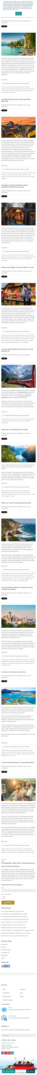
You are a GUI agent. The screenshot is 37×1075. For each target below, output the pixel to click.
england (28, 421)
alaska (26, 580)
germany (3, 257)
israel (2, 575)
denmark (7, 575)
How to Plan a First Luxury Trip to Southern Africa (14, 935)
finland (8, 578)
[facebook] (2, 1053)
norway (9, 89)
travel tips (11, 90)
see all (3, 958)
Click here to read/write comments (19, 83)
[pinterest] (6, 1053)
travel (7, 87)
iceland (19, 87)
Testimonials (12, 1016)
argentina (18, 89)
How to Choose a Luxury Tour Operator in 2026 (14, 922)
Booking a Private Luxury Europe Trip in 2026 (13, 927)
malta (28, 176)
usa (27, 340)
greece (25, 494)
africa (32, 335)
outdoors (3, 89)
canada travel (18, 90)
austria (13, 89)
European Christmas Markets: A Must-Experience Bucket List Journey (14, 186)
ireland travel (26, 492)
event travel (4, 92)
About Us (23, 989)
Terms (22, 996)
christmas (4, 258)
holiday (19, 255)
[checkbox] (18, 897)
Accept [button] (18, 13)
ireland (16, 492)
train (22, 419)
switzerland (29, 90)
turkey (33, 494)
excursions (28, 852)
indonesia (12, 337)
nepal (24, 90)
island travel (20, 754)
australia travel (23, 575)
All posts (3, 859)
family (3, 852)
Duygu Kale (10, 354)
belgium (32, 419)
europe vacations (12, 752)
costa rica (27, 335)
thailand (18, 340)
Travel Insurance (8, 1000)
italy (10, 87)
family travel (29, 850)
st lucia (13, 755)
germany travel (14, 661)
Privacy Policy (14, 9)
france (29, 174)
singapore (4, 178)
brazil (25, 89)
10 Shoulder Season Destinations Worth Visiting (14, 916)
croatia (14, 87)
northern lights (27, 257)
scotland (3, 421)
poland (3, 850)
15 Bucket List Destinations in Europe (14, 429)
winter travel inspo (23, 342)
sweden (3, 578)
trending (3, 754)
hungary (14, 173)
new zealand (4, 90)
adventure (27, 87)
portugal (19, 173)
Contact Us (6, 993)
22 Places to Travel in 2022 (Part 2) (13, 672)
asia (22, 849)
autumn (11, 338)
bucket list (27, 490)
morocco (11, 849)
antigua (33, 176)
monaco (12, 496)
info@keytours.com (7, 1043)
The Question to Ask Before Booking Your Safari (14, 914)
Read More (4, 79)
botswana (14, 852)
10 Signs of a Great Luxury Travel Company (13, 925)
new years (30, 255)
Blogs (10, 1007)
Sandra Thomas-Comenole (14, 21)
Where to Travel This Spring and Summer (16, 503)
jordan (24, 850)
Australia (24, 173)
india (17, 337)
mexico (3, 176)
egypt (10, 577)
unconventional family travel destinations (22, 834)
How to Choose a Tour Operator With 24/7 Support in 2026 (17, 930)
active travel (12, 92)
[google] (9, 1053)
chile (22, 89)
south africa (31, 89)
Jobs (21, 993)
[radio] (18, 896)
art (15, 578)
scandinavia (15, 577)
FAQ (4, 989)
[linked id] (12, 1053)
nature (3, 496)
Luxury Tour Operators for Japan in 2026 (12, 911)
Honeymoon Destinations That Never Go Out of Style (15, 933)
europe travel (9, 255)
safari (6, 340)
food (23, 255)
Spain (6, 419)
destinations (4, 492)
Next (2, 861)
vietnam (30, 173)
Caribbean (8, 342)
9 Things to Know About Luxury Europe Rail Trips (15, 919)
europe (23, 421)
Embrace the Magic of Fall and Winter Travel (17, 267)
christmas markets (12, 258)
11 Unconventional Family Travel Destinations (17, 762)
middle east (16, 580)
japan (22, 87)
